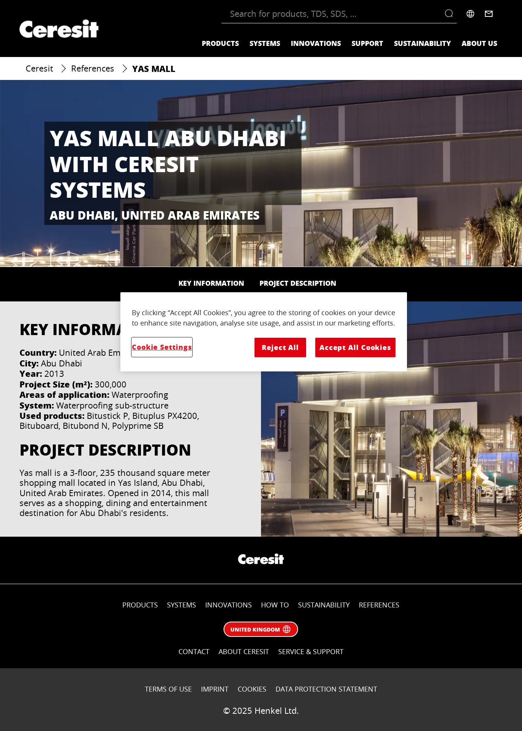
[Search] (451, 14)
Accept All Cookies (355, 347)
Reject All (280, 347)
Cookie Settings (162, 347)
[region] (263, 331)
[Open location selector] (470, 13)
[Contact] (488, 13)
